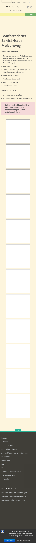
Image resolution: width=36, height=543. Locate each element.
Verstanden (9, 540)
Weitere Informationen (24, 540)
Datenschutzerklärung (9, 449)
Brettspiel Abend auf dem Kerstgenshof (15, 493)
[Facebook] (28, 7)
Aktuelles (6, 479)
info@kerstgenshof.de (18, 7)
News (3, 468)
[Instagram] (31, 7)
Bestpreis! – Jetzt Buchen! (20, 2)
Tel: (11, 10)
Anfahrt (5, 442)
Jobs (3, 464)
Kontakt (4, 438)
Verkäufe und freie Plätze (12, 472)
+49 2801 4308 (17, 10)
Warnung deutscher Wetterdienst (13, 496)
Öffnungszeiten (8, 445)
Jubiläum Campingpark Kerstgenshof (14, 500)
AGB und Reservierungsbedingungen (14, 453)
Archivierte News (9, 475)
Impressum (5, 460)
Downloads (5, 457)
